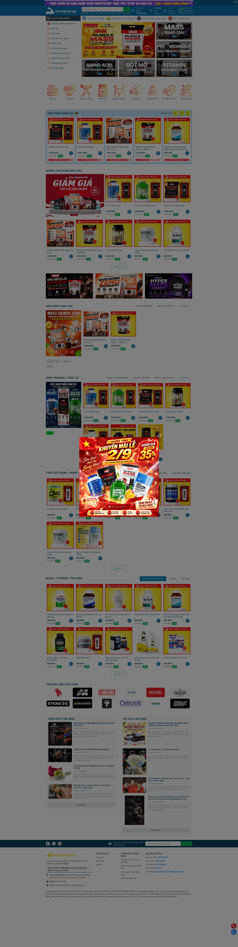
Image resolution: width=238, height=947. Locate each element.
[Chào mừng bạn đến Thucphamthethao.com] (119, 477)
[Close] (160, 435)
